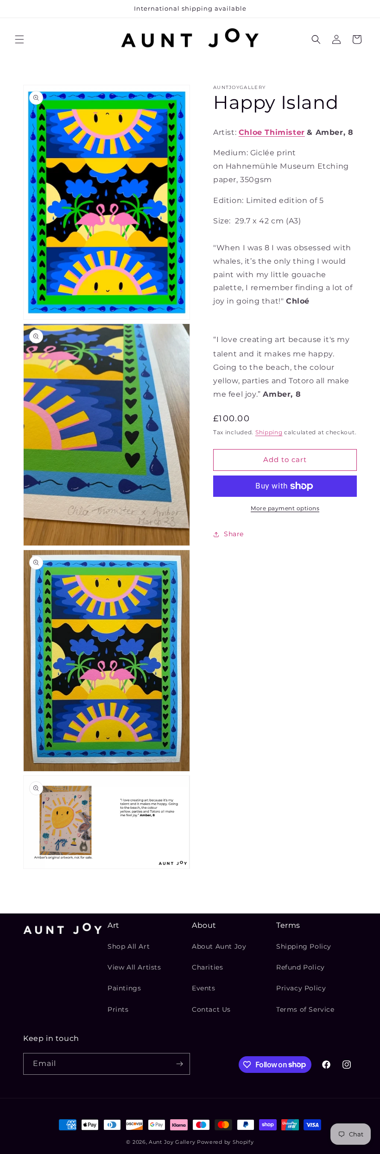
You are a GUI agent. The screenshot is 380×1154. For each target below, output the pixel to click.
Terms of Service (305, 1009)
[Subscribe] (179, 1064)
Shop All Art (129, 946)
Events (203, 988)
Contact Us (211, 1009)
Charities (207, 967)
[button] (19, 39)
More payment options (285, 508)
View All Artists (134, 967)
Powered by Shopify (225, 1142)
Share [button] (234, 534)
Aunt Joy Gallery (172, 1142)
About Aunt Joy (219, 946)
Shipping (269, 432)
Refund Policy (300, 967)
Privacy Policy (301, 988)
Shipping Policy (303, 946)
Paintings (124, 988)
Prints (118, 1009)
